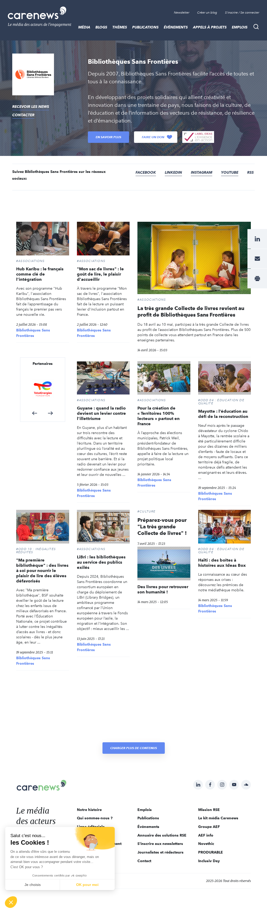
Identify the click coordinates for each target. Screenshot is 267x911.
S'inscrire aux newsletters (160, 844)
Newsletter (181, 12)
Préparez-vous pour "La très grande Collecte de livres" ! (162, 526)
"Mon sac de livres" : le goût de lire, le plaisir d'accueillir (100, 274)
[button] (34, 413)
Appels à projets (210, 27)
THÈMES (119, 27)
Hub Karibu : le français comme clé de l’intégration (40, 274)
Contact (144, 861)
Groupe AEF (209, 827)
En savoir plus (108, 137)
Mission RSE (209, 810)
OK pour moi (87, 885)
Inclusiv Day (209, 861)
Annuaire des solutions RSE (161, 835)
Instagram (201, 172)
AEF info (205, 835)
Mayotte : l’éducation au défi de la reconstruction (223, 414)
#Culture (146, 511)
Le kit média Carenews (218, 818)
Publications (145, 27)
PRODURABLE (210, 852)
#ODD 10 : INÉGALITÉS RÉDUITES (36, 550)
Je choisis (33, 885)
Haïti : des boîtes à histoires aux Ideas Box (222, 563)
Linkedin (173, 172)
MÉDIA (84, 27)
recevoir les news (30, 106)
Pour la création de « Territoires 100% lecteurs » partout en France (158, 416)
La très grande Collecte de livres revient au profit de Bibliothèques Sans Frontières (190, 311)
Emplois (239, 27)
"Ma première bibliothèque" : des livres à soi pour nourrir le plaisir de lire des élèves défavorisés (42, 570)
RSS (250, 172)
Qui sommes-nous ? (95, 818)
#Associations (30, 260)
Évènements (176, 27)
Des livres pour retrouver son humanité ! (162, 589)
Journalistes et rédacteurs (160, 852)
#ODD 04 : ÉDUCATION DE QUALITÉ (221, 402)
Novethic (206, 844)
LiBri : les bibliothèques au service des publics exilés (101, 562)
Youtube (229, 172)
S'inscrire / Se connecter (242, 12)
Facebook (146, 172)
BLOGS (101, 27)
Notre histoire (89, 810)
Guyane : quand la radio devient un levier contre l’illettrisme (101, 413)
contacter (23, 115)
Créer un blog (207, 12)
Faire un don (153, 137)
